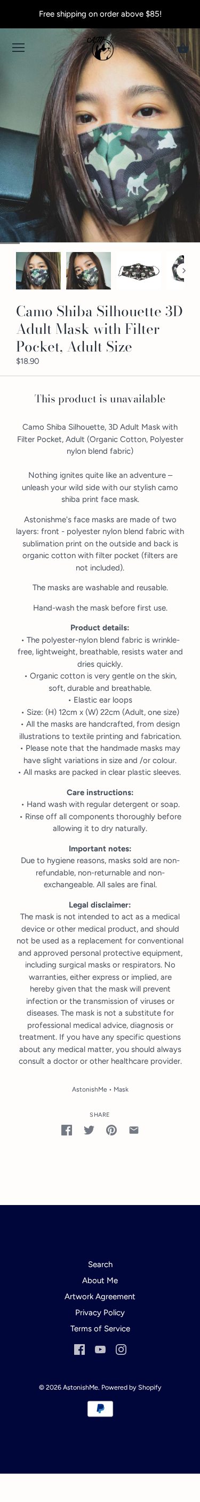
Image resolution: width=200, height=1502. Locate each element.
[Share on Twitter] (89, 1130)
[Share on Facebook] (66, 1130)
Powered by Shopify (131, 1387)
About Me (100, 1280)
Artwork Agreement (100, 1296)
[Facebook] (79, 1349)
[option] (38, 270)
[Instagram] (121, 1349)
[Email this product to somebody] (134, 1130)
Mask (121, 1089)
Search (100, 1264)
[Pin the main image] (111, 1130)
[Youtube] (100, 1349)
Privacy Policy (100, 1312)
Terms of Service (100, 1328)
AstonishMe (89, 1089)
